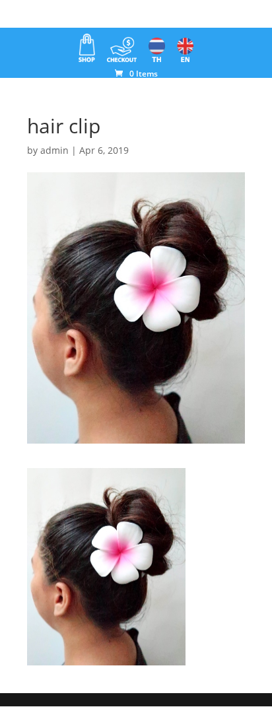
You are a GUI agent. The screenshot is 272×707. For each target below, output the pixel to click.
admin (54, 150)
